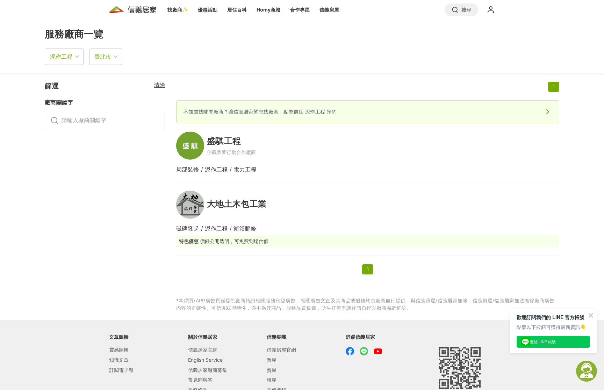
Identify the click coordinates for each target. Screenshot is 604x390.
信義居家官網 (202, 350)
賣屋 (271, 370)
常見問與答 (200, 380)
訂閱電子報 (121, 370)
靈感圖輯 (119, 350)
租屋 (271, 380)
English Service (205, 360)
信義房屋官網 (281, 350)
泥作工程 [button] (61, 56)
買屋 (271, 360)
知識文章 (119, 360)
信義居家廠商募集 (207, 370)
